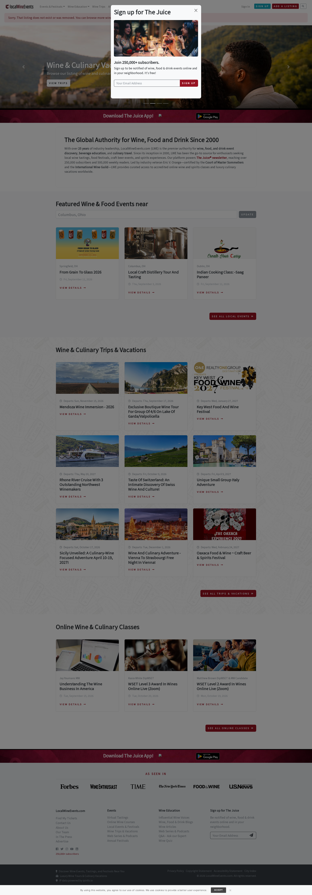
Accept (218, 890)
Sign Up (189, 83)
